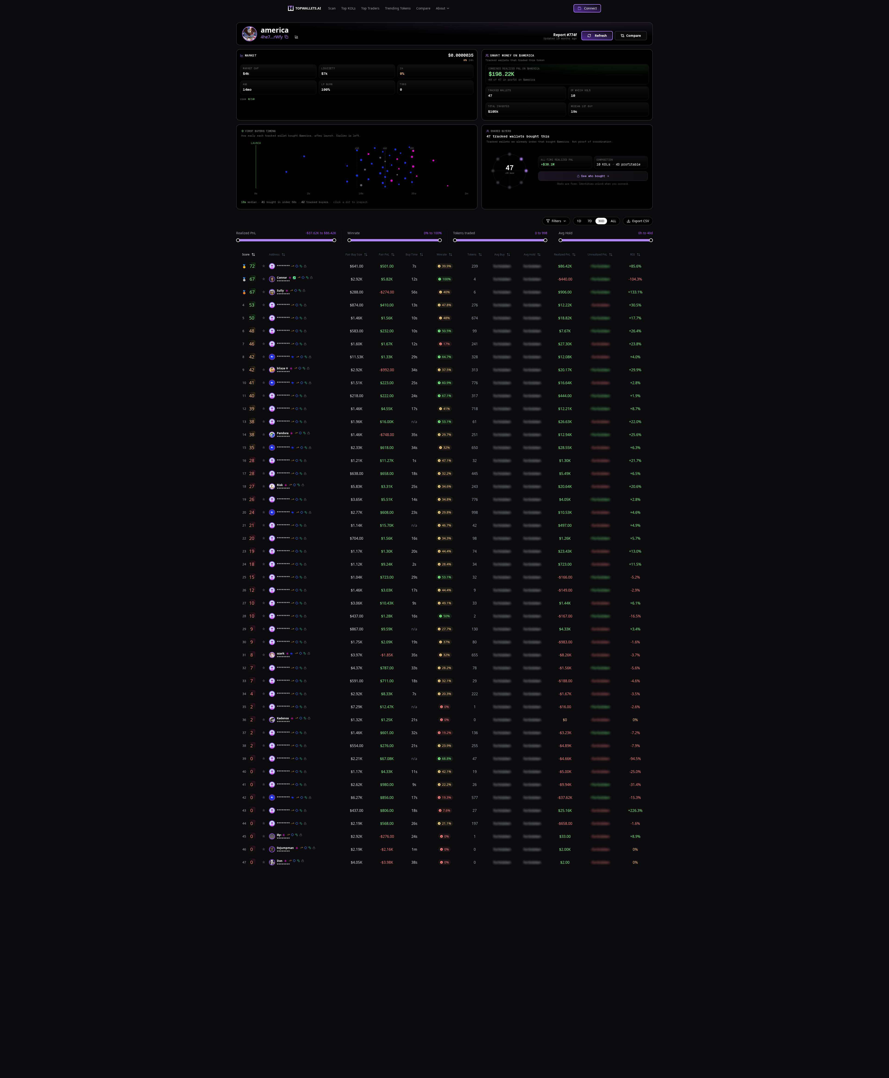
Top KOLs (348, 8)
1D (579, 221)
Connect (590, 8)
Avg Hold (566, 233)
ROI (632, 254)
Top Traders (370, 8)
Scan (332, 8)
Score (246, 254)
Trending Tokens (398, 8)
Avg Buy (499, 254)
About (440, 8)
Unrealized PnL (597, 254)
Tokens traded (464, 233)
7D (590, 221)
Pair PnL (384, 254)
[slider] (238, 240)
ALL (613, 221)
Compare (423, 8)
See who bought (593, 176)
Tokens (471, 254)
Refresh (601, 35)
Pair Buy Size (353, 254)
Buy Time (412, 254)
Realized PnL (246, 233)
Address (274, 254)
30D (601, 221)
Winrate (353, 233)
